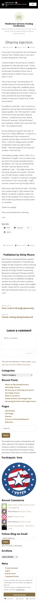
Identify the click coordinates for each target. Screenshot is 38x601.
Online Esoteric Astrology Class (18, 398)
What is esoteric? (12, 396)
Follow (5, 542)
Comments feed (12, 576)
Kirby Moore (9, 47)
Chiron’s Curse (25, 511)
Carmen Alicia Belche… (16, 526)
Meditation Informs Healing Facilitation (19, 24)
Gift (33, 4)
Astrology (9, 413)
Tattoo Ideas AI (14, 505)
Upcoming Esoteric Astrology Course (20, 401)
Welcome (9, 422)
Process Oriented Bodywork (17, 419)
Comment (29, 353)
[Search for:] (19, 428)
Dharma (32, 47)
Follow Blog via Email (15, 534)
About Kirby (10, 411)
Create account (11, 568)
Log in (7, 571)
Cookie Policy (20, 590)
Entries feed (10, 573)
